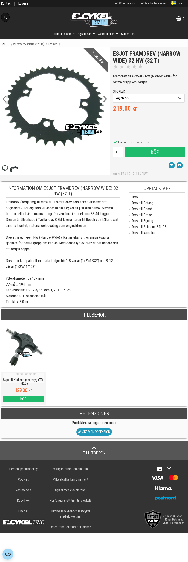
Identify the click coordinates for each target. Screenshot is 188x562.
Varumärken (23, 490)
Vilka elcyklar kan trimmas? (70, 480)
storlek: (119, 92)
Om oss (23, 511)
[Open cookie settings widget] (7, 554)
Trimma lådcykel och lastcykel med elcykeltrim (70, 513)
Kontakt (6, 4)
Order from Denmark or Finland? (70, 527)
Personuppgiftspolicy (23, 469)
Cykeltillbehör (106, 34)
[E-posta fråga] (180, 165)
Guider (125, 34)
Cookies (23, 480)
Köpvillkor (23, 501)
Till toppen (94, 452)
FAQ (133, 34)
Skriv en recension (95, 432)
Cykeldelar (84, 34)
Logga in (23, 4)
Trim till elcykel (62, 34)
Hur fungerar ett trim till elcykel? (70, 501)
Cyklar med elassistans (70, 490)
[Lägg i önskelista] (172, 165)
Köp (155, 152)
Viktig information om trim (70, 469)
